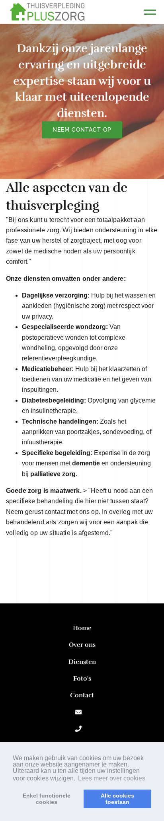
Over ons (82, 645)
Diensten (82, 662)
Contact (82, 695)
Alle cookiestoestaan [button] (117, 798)
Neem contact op (82, 129)
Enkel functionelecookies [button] (46, 798)
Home (82, 628)
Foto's (82, 679)
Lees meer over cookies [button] (111, 778)
